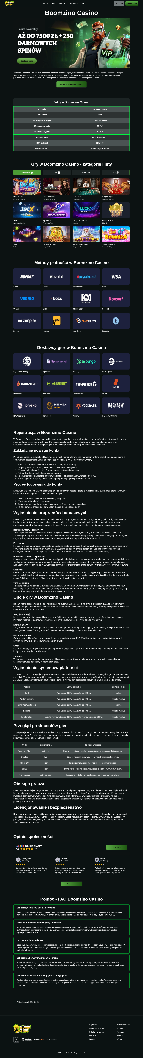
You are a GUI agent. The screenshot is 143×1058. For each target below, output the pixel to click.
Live (55, 172)
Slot (114, 172)
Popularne (26, 172)
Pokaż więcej (71, 884)
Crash (84, 172)
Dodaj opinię (116, 847)
